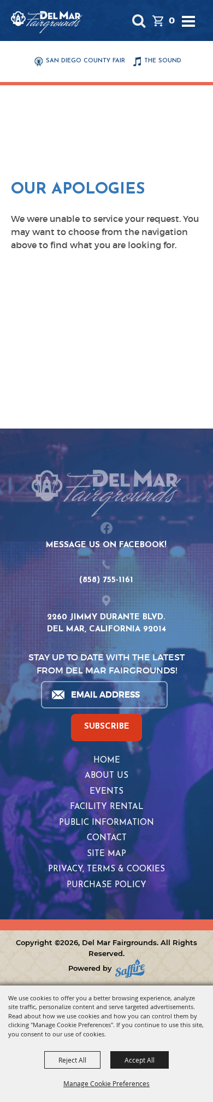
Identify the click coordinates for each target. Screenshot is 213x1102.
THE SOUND (162, 61)
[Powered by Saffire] (130, 968)
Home (106, 761)
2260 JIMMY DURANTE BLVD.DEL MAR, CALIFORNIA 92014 (106, 623)
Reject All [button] (72, 1060)
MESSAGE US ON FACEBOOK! (106, 545)
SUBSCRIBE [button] (106, 727)
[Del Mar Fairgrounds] (46, 21)
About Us (106, 776)
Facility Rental (107, 807)
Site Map (106, 854)
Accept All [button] (140, 1060)
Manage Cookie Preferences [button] (106, 1083)
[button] (138, 20)
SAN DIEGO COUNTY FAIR (85, 61)
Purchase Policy (106, 885)
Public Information (106, 823)
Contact (107, 838)
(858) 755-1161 (106, 580)
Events (106, 792)
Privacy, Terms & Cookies (106, 869)
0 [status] (172, 20)
